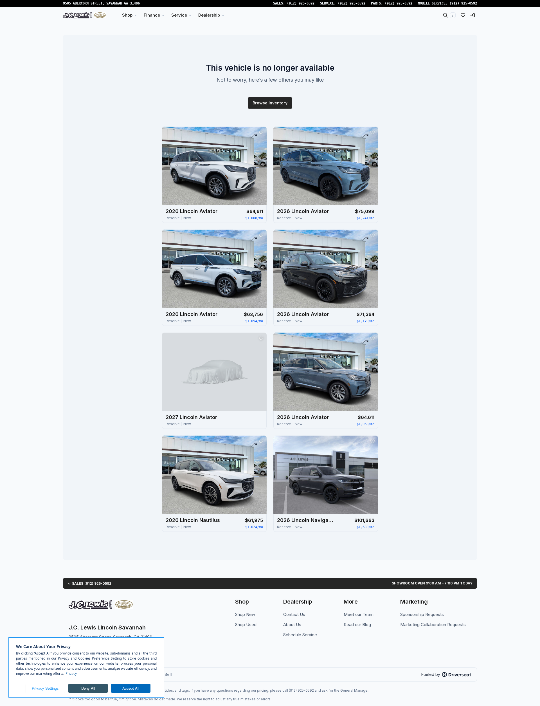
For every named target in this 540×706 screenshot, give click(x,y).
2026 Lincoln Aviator (191, 211)
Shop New (245, 614)
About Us (292, 624)
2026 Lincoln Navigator (305, 520)
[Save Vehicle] (261, 132)
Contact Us (294, 614)
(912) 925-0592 (300, 3)
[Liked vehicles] (462, 15)
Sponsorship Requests (422, 614)
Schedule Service (300, 634)
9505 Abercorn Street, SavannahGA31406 (101, 3)
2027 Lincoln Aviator (191, 417)
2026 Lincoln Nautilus (193, 520)
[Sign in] (472, 15)
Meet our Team (359, 614)
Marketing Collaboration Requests (433, 624)
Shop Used (245, 624)
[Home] (84, 15)
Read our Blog (357, 624)
